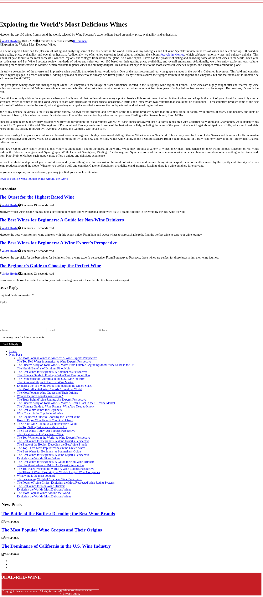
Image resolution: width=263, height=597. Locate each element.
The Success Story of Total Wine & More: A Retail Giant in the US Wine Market (66, 403)
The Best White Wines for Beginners (39, 410)
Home (13, 351)
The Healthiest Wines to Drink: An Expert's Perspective (50, 465)
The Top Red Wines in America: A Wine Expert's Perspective (54, 361)
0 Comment (80, 41)
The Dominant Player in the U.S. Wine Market (45, 382)
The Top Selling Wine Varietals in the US (42, 427)
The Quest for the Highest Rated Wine (40, 434)
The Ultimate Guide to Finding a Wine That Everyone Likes (53, 375)
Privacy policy (71, 593)
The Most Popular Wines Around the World (43, 493)
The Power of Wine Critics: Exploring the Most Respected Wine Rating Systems (66, 482)
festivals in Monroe (172, 54)
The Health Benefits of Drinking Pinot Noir (43, 368)
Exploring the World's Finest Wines (38, 458)
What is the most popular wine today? (40, 396)
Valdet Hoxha (9, 41)
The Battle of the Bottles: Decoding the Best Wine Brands (52, 444)
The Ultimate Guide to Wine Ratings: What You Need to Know (55, 406)
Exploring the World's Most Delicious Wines (44, 489)
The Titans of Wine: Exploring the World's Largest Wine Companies (58, 472)
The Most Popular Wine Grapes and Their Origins (47, 392)
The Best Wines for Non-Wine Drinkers (41, 486)
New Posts (15, 354)
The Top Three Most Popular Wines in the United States (51, 448)
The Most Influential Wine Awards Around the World (49, 389)
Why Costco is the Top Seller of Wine (40, 413)
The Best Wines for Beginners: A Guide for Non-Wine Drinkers (55, 461)
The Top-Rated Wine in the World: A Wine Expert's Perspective (55, 468)
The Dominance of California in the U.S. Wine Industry (51, 378)
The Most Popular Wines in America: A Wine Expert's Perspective (57, 358)
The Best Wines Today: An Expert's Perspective (46, 430)
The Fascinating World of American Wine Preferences (49, 479)
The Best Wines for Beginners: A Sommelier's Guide (49, 451)
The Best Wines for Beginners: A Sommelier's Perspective (52, 371)
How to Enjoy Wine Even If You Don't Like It (45, 420)
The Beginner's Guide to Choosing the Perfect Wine (48, 416)
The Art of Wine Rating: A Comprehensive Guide (47, 423)
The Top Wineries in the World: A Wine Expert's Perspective (53, 437)
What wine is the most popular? (36, 475)
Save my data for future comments (23, 337)
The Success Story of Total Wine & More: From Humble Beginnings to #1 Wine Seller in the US (76, 365)
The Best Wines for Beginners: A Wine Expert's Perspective (53, 441)
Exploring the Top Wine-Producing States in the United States (54, 385)
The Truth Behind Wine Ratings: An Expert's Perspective (51, 399)
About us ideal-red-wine (77, 590)
